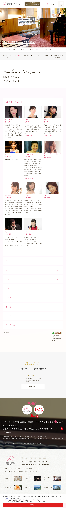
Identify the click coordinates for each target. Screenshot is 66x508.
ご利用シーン (48, 55)
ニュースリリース (10, 471)
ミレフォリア (18, 55)
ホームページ (29, 135)
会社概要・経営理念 (28, 469)
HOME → (5, 49)
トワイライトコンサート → (36, 49)
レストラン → (13, 49)
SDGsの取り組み (22, 471)
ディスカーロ (28, 55)
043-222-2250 (33, 378)
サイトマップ (33, 471)
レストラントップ (7, 56)
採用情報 (17, 469)
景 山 (38, 55)
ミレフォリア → (23, 49)
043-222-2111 (27, 464)
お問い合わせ (33, 386)
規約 (37, 469)
